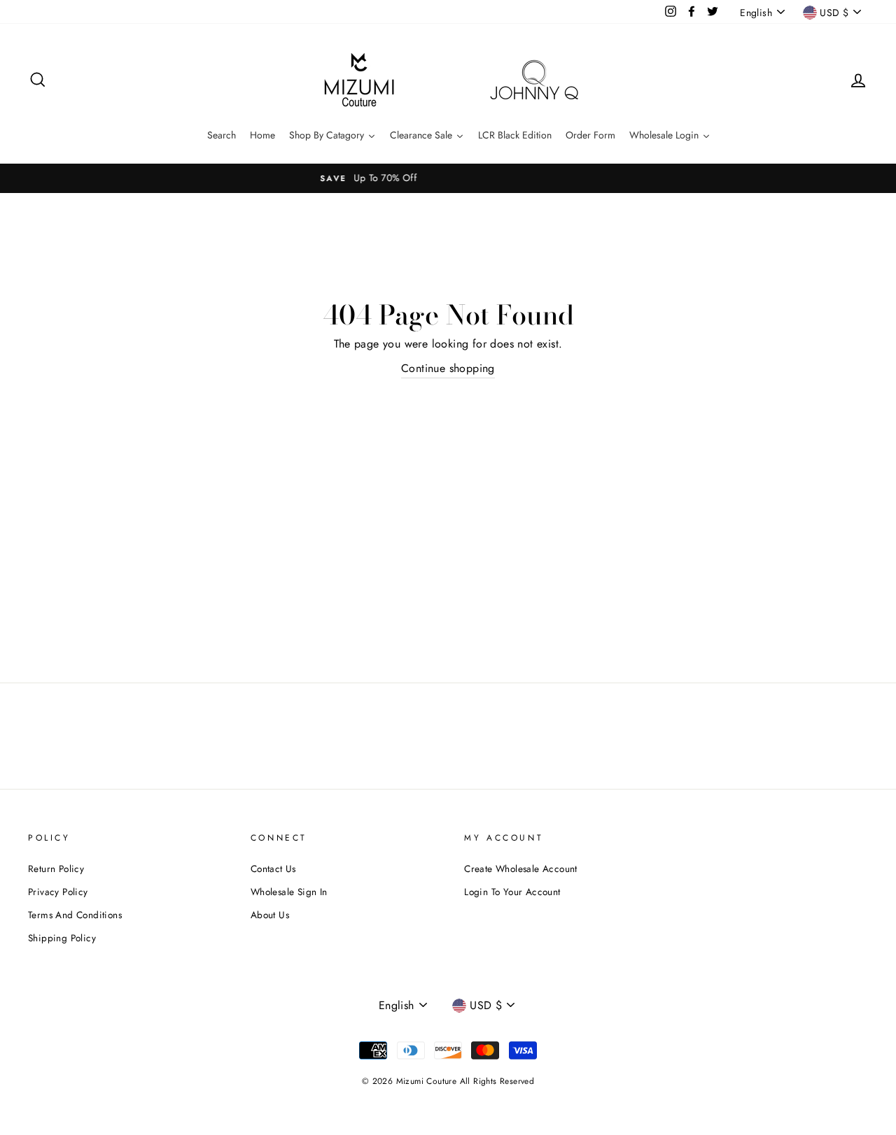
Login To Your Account (512, 892)
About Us (270, 915)
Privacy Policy (58, 892)
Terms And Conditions (75, 915)
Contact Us (273, 869)
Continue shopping (448, 368)
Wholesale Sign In (289, 892)
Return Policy (56, 869)
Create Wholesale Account (521, 869)
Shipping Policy (62, 938)
